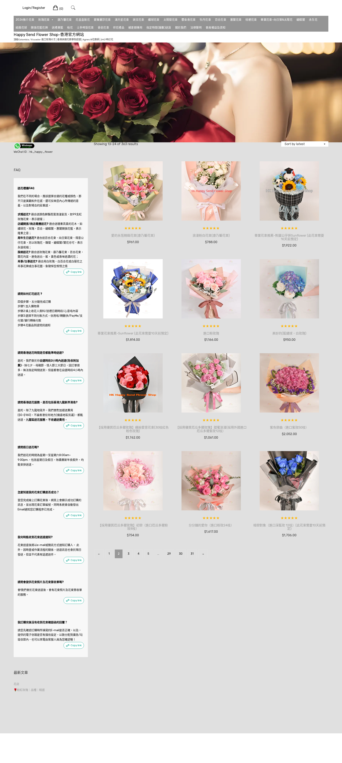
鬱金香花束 (188, 19)
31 (192, 553)
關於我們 (180, 27)
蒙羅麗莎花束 (102, 19)
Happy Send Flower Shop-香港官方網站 (49, 34)
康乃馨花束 (65, 19)
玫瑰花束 (43, 19)
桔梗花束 (251, 19)
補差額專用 (135, 27)
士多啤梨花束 (85, 27)
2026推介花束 (25, 19)
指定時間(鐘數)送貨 (158, 27)
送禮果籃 (57, 27)
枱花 (70, 27)
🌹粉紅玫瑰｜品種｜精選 (29, 690)
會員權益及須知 (215, 27)
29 (169, 553)
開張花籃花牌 (39, 27)
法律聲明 (196, 27)
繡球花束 (153, 19)
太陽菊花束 (170, 19)
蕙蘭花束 (235, 19)
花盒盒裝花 (83, 19)
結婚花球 (21, 27)
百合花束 (220, 19)
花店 (16, 684)
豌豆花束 (138, 19)
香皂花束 (103, 27)
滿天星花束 (122, 19)
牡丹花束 (205, 19)
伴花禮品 (118, 27)
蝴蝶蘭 (300, 19)
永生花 (313, 19)
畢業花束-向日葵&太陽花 (277, 19)
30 (180, 553)
